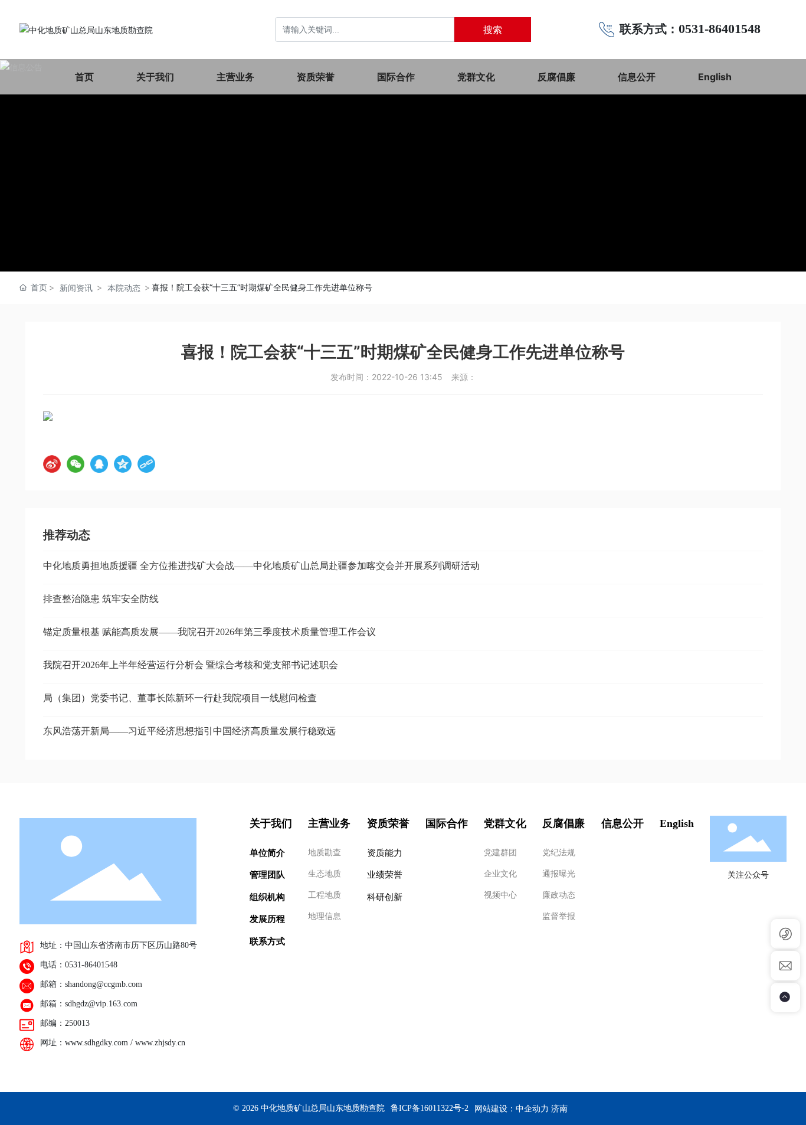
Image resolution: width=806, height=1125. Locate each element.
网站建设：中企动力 (511, 1108)
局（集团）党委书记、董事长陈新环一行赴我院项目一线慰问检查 (180, 698)
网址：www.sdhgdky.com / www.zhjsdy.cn (112, 1042)
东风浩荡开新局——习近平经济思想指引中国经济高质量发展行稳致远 (189, 731)
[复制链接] (146, 464)
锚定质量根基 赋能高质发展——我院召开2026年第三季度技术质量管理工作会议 (209, 632)
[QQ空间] (123, 464)
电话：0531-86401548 (78, 964)
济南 (559, 1108)
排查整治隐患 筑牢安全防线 (101, 599)
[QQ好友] (99, 464)
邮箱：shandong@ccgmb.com (91, 984)
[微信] (75, 464)
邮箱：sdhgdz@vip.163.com (88, 1003)
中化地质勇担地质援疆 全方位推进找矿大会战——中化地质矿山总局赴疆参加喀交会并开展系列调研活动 (261, 566)
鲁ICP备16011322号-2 (429, 1108)
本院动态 (123, 288)
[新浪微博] (52, 464)
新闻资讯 (76, 288)
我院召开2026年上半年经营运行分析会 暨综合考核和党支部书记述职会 (190, 665)
